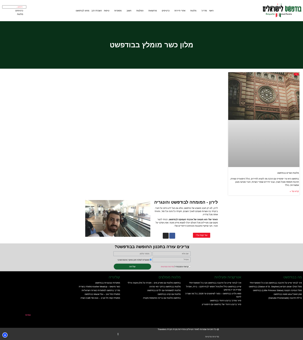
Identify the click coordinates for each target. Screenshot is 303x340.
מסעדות (118, 10)
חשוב (129, 10)
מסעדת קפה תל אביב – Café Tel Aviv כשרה (100, 298)
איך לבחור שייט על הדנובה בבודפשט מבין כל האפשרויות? (276, 283)
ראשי (211, 10)
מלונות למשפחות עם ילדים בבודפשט (164, 290)
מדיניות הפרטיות (167, 267)
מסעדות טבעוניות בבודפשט (107, 283)
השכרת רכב (96, 10)
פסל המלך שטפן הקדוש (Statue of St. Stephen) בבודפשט (275, 286)
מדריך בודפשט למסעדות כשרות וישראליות (101, 290)
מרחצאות (152, 10)
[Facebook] (172, 236)
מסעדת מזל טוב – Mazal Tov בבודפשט (102, 294)
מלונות (193, 10)
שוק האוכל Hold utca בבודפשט (288, 294)
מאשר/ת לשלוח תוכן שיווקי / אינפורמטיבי (133, 260)
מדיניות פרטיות (212, 337)
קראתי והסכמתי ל (174, 267)
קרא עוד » (294, 191)
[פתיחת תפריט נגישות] (5, 335)
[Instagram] (166, 236)
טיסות (106, 10)
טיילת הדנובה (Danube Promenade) (285, 298)
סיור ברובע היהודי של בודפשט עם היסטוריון (221, 304)
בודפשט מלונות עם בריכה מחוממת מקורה (162, 298)
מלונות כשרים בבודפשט (288, 173)
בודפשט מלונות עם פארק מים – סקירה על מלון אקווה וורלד (154, 283)
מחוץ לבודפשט (82, 10)
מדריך (204, 10)
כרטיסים (165, 10)
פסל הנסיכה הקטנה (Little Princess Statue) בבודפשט (277, 290)
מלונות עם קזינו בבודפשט (169, 294)
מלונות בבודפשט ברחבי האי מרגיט (165, 286)
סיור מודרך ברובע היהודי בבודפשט (225, 300)
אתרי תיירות (179, 10)
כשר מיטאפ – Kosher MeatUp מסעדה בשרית (99, 286)
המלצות (139, 10)
